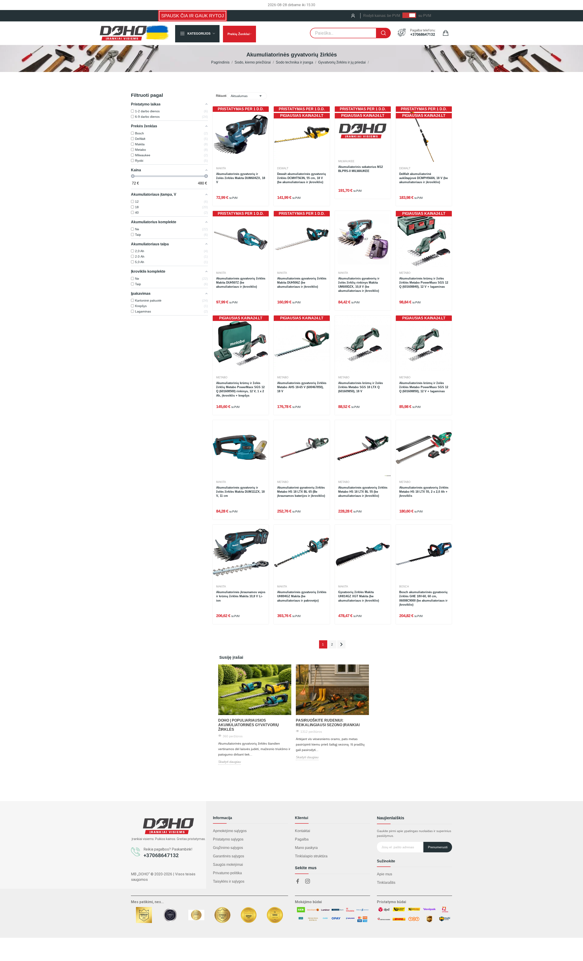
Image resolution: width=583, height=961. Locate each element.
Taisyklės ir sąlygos (228, 881)
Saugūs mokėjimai (228, 864)
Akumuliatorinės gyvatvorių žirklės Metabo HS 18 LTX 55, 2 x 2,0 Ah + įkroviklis (423, 491)
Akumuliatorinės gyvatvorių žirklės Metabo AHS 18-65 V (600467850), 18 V (301, 387)
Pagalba (302, 839)
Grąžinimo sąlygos (228, 848)
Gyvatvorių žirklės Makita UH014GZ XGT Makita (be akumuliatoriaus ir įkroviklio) (358, 596)
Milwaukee (346, 161)
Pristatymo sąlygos (228, 839)
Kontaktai (302, 831)
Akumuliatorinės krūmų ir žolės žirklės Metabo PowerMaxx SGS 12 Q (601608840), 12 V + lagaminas (423, 282)
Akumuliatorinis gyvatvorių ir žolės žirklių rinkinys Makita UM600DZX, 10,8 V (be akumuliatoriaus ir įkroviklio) (358, 285)
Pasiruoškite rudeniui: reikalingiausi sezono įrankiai (328, 722)
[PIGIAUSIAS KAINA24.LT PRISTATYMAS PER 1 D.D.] (302, 134)
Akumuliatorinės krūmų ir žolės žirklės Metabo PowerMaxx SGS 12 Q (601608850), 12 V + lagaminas (423, 387)
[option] (255, 714)
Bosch (404, 586)
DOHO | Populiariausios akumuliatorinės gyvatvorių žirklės (248, 724)
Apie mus (384, 874)
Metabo (404, 273)
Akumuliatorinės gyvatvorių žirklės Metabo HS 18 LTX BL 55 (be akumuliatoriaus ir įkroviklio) (362, 491)
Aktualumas (247, 96)
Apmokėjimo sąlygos (230, 831)
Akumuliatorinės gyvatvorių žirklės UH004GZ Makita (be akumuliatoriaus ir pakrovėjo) (301, 596)
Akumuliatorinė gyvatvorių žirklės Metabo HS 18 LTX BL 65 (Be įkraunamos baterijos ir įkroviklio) (301, 491)
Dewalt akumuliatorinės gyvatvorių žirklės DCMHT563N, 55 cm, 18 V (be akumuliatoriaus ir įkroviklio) (301, 178)
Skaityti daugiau (229, 762)
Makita (221, 168)
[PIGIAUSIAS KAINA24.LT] (424, 239)
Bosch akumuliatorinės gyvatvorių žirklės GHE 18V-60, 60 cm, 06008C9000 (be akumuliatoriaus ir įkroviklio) (423, 598)
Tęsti (341, 644)
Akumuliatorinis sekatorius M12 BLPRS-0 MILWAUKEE (360, 169)
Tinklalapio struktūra (311, 856)
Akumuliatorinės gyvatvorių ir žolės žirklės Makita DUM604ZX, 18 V (240, 178)
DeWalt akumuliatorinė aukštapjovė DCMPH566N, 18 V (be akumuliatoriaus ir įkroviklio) (423, 178)
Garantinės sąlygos (228, 856)
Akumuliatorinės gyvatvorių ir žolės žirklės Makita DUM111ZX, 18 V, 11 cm (240, 491)
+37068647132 (422, 34)
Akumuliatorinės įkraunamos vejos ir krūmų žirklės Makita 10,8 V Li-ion (240, 596)
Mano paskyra (306, 848)
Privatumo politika (227, 873)
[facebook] (297, 881)
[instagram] (307, 881)
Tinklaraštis (386, 882)
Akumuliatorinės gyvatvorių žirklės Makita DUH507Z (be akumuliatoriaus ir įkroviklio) (240, 282)
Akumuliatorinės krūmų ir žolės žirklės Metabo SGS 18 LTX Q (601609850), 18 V (360, 387)
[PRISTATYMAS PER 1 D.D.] (241, 134)
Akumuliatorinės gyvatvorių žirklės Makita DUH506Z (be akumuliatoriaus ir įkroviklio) (301, 282)
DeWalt (282, 168)
